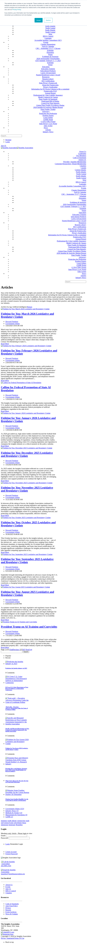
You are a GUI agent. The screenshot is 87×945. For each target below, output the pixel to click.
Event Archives (10, 912)
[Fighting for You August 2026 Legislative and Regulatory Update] (17, 744)
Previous (16, 649)
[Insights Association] (9, 148)
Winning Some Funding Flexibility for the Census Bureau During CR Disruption (16, 799)
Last (30, 649)
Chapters (8, 893)
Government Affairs (12, 324)
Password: (5, 838)
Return (29, 307)
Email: (3, 836)
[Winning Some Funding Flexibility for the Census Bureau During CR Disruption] (17, 794)
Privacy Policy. (16, 9)
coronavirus (21, 821)
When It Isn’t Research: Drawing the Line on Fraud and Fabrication (16, 781)
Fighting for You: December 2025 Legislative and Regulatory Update (27, 454)
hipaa (24, 823)
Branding (19, 825)
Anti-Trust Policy (11, 906)
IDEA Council (10, 891)
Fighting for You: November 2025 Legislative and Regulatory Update (27, 489)
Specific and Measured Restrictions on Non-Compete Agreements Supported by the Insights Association (17, 730)
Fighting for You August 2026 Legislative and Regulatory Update (16, 749)
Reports (8, 910)
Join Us (8, 889)
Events (7, 887)
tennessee (12, 825)
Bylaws (8, 908)
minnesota (4, 825)
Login (7, 142)
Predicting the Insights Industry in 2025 (16, 668)
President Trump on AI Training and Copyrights (29, 626)
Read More (5, 344)
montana (4, 821)
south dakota (12, 821)
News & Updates (11, 914)
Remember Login (16, 844)
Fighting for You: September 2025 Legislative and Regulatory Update (27, 561)
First (11, 649)
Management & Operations (16, 815)
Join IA (3, 146)
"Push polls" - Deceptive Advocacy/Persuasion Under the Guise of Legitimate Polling (16, 708)
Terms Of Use (19, 938)
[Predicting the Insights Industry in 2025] (17, 664)
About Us (8, 885)
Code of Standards (12, 904)
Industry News (11, 811)
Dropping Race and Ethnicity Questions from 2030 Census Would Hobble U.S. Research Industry (16, 770)
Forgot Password (11, 854)
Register (8, 140)
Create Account (11, 852)
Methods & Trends (13, 813)
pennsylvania (8, 823)
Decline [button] (48, 20)
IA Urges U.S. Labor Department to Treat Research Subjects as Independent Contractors (16, 689)
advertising (18, 823)
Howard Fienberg (11, 322)
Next (27, 649)
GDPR (9, 817)
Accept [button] (38, 20)
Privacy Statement (7, 938)
